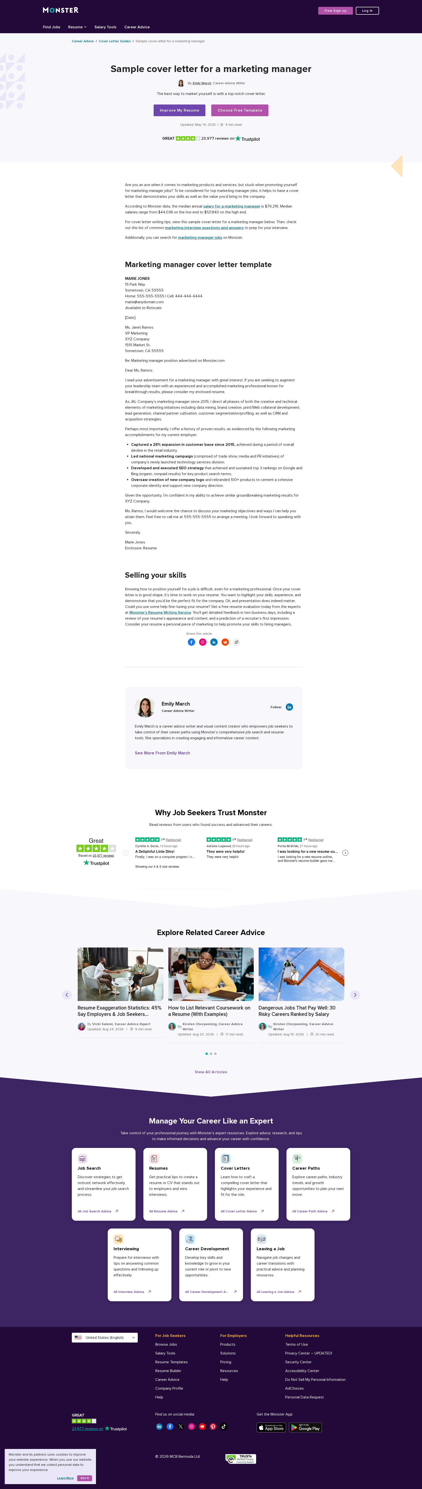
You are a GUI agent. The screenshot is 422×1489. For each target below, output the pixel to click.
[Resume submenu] (85, 26)
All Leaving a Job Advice (275, 1292)
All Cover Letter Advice (239, 1211)
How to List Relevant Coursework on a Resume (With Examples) (209, 1011)
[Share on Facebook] (191, 642)
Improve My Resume (179, 110)
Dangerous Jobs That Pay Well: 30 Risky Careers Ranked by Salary (297, 1011)
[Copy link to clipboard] (236, 642)
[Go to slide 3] (215, 1053)
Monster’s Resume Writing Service (160, 612)
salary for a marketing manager (231, 206)
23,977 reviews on (87, 1428)
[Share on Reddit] (225, 642)
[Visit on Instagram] (202, 642)
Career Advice (83, 41)
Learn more (65, 1478)
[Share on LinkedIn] (214, 642)
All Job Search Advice (94, 1211)
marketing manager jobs (200, 237)
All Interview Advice (129, 1292)
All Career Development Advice (209, 1292)
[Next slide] (355, 995)
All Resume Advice (163, 1211)
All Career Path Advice (309, 1211)
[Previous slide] (67, 995)
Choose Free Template (240, 110)
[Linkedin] (289, 707)
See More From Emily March (162, 753)
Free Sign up (336, 11)
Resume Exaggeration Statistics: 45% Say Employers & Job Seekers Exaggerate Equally (119, 1011)
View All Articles (211, 1072)
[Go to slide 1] (206, 1053)
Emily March (202, 83)
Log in (367, 11)
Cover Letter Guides (115, 41)
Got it (84, 1478)
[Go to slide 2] (211, 1053)
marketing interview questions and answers (204, 227)
